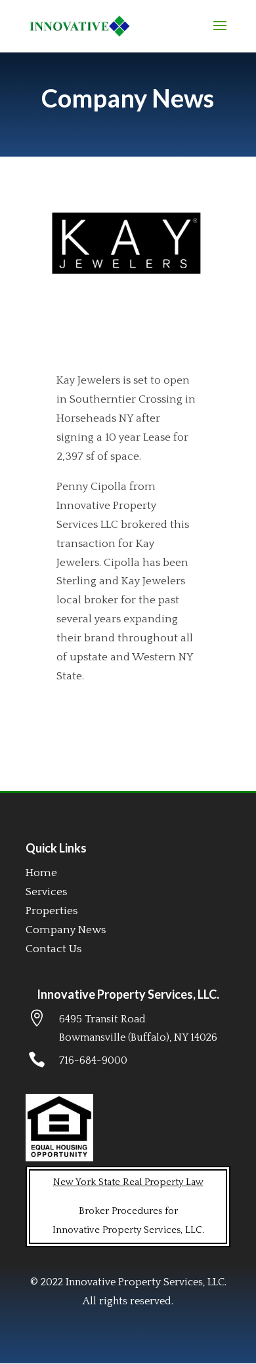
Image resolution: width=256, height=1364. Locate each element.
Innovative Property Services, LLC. (128, 994)
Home (41, 873)
